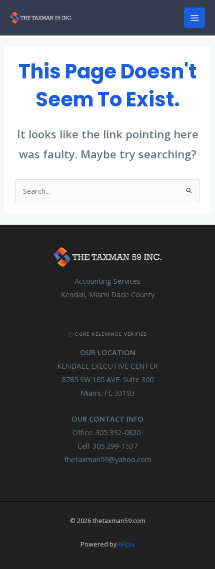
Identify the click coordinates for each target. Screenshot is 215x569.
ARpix (126, 544)
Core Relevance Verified (111, 334)
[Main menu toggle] (194, 17)
